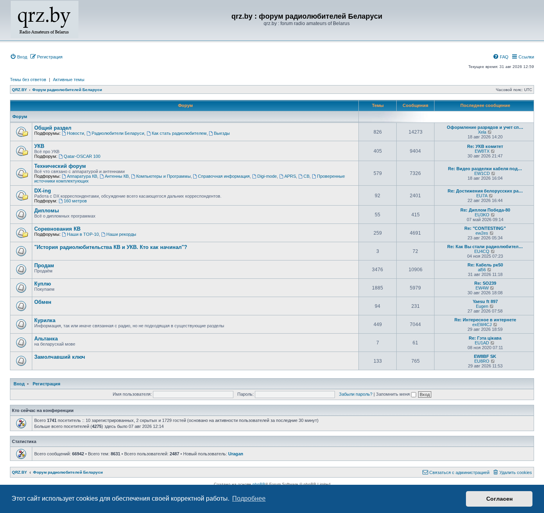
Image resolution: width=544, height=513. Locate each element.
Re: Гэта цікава (485, 338)
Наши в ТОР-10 (83, 234)
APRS (290, 176)
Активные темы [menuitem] (68, 79)
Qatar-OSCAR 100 (82, 156)
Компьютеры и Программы (163, 176)
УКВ (39, 146)
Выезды (222, 133)
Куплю (42, 284)
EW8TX (482, 151)
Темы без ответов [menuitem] (28, 79)
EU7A (481, 195)
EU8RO (481, 361)
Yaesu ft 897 (485, 301)
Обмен (42, 302)
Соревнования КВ (57, 229)
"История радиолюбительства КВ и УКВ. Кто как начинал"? (110, 247)
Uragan (235, 453)
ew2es (482, 233)
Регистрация (46, 383)
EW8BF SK (485, 356)
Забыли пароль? (355, 394)
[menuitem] (18, 57)
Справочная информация (224, 176)
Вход (19, 383)
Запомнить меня (393, 394)
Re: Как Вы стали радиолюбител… (485, 246)
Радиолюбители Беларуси (118, 133)
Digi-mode (267, 176)
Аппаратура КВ (82, 176)
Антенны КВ (117, 176)
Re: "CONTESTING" (485, 228)
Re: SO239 (485, 283)
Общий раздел (52, 128)
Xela (482, 132)
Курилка (44, 320)
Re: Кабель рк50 (485, 264)
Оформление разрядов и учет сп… (485, 127)
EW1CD (482, 173)
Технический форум (60, 166)
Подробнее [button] (249, 498)
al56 (482, 269)
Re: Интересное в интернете (485, 319)
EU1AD (482, 342)
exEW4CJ (482, 324)
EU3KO (482, 214)
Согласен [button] (499, 499)
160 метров (75, 200)
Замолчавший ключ (59, 357)
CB (306, 176)
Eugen (482, 306)
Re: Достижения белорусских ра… (485, 190)
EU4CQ (481, 251)
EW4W (482, 288)
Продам (44, 265)
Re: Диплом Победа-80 (485, 210)
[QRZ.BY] (44, 19)
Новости (75, 133)
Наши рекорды (121, 234)
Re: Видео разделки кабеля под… (485, 168)
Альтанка (46, 339)
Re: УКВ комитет (485, 146)
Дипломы (46, 211)
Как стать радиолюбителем (179, 133)
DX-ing (42, 191)
